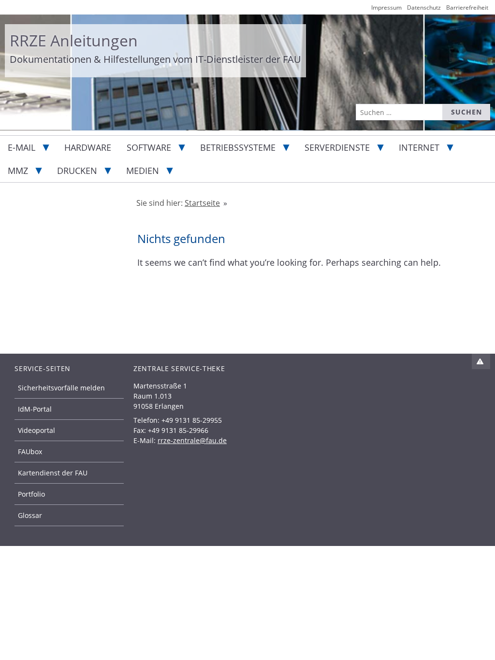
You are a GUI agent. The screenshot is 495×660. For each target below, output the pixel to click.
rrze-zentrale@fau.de (192, 440)
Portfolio (31, 494)
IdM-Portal (35, 409)
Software (149, 147)
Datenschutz (424, 7)
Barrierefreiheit (467, 7)
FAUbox (30, 451)
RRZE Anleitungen (74, 40)
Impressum (386, 7)
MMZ (18, 170)
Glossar (30, 515)
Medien (142, 170)
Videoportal (36, 430)
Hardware (87, 147)
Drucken (77, 170)
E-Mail (21, 147)
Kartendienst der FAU (52, 472)
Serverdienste (337, 147)
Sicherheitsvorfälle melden (61, 387)
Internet (419, 147)
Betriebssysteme (238, 147)
